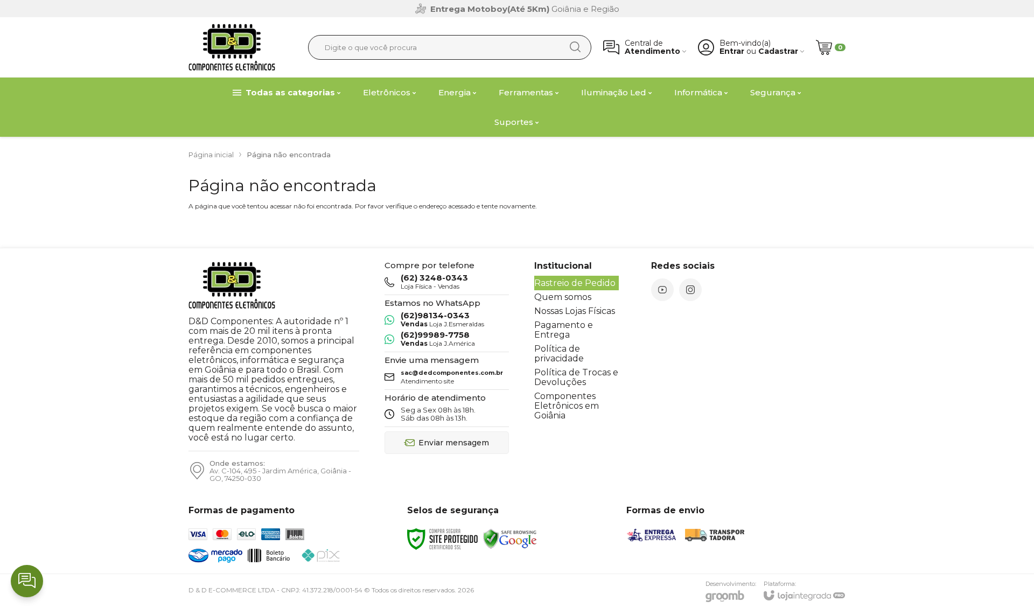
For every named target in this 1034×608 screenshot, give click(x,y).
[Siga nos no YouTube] (662, 289)
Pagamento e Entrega (563, 330)
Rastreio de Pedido (575, 283)
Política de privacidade (559, 354)
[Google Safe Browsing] (510, 538)
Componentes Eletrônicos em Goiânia (566, 406)
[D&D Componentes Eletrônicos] (231, 47)
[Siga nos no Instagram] (690, 289)
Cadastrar (778, 51)
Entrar (731, 51)
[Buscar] (575, 47)
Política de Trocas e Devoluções (576, 377)
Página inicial (211, 154)
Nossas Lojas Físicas (574, 311)
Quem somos (562, 297)
